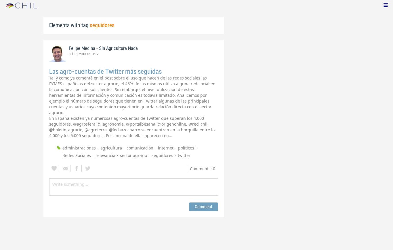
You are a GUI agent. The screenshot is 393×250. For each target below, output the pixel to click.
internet (165, 148)
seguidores (162, 155)
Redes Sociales (76, 155)
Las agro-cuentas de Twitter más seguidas (105, 71)
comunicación (140, 148)
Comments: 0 (202, 168)
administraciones (79, 148)
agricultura (111, 148)
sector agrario (133, 155)
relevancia (105, 155)
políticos (186, 148)
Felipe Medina (82, 48)
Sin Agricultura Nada (118, 48)
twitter (184, 155)
